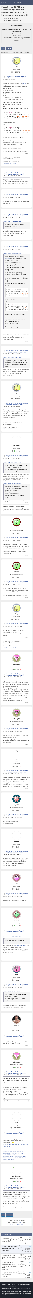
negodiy (16, 805)
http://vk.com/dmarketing (9, 163)
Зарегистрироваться (16, 1224)
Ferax (28, 1267)
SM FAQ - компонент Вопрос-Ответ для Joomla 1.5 (9, 1248)
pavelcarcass (16, 1176)
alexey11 (16, 664)
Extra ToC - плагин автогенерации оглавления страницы (14, 1158)
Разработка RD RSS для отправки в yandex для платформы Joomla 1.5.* (16, 77)
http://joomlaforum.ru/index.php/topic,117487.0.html (16, 1145)
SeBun (28, 1277)
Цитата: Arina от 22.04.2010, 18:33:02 (12, 936)
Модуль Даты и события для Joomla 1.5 (9, 1239)
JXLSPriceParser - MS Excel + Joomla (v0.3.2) (8, 1256)
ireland (16, 528)
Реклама (14, 1284)
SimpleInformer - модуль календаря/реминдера (13, 1153)
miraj (7, 1258)
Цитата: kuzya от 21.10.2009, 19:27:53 (12, 462)
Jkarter (7, 1269)
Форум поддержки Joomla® (11, 2)
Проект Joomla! (16, 34)
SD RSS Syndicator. (21, 945)
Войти (20, 1222)
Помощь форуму (6, 1284)
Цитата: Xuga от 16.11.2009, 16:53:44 (12, 991)
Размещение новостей (24, 1284)
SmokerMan (9, 1252)
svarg (28, 1259)
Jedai (16, 761)
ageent (7, 1276)
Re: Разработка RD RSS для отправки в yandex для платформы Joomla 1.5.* (17, 173)
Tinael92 (29, 1251)
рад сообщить (16, 35)
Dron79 (16, 920)
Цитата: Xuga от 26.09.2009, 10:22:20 (12, 253)
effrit (16, 1122)
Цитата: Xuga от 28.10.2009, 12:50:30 (12, 483)
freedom (16, 446)
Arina (16, 884)
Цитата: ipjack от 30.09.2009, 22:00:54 (12, 357)
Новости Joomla (17, 26)
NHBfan (16, 1025)
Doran (16, 842)
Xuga (16, 67)
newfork (8, 1241)
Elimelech (27, 1244)
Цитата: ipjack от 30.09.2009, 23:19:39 (12, 221)
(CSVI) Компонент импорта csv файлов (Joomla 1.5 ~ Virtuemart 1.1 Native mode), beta (9, 1265)
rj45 (16, 975)
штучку (24, 83)
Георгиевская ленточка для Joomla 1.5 (9, 1273)
